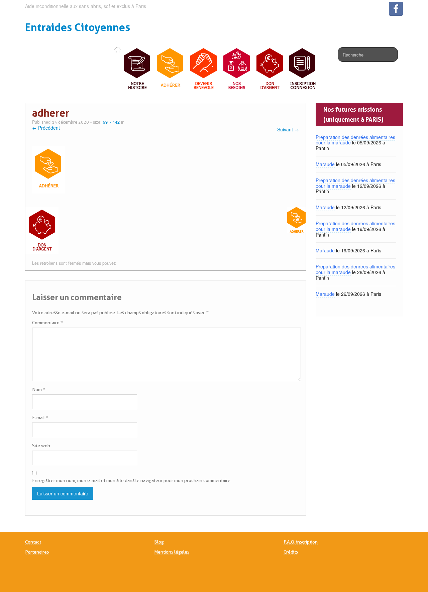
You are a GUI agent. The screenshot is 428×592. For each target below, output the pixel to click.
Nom (38, 389)
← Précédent (46, 127)
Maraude (325, 164)
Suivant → (288, 129)
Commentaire (47, 322)
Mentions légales (171, 552)
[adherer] (48, 168)
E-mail (40, 417)
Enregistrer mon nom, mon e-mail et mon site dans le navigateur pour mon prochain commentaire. (131, 480)
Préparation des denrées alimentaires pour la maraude (355, 140)
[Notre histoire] (137, 69)
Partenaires (37, 552)
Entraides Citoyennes (77, 27)
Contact (33, 542)
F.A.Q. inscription (301, 542)
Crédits (291, 552)
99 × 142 (111, 122)
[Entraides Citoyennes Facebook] (396, 9)
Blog (159, 542)
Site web (41, 445)
